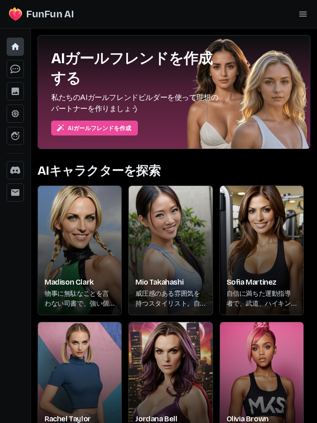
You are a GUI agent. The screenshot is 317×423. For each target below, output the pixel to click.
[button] (15, 47)
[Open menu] (303, 14)
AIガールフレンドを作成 (99, 128)
